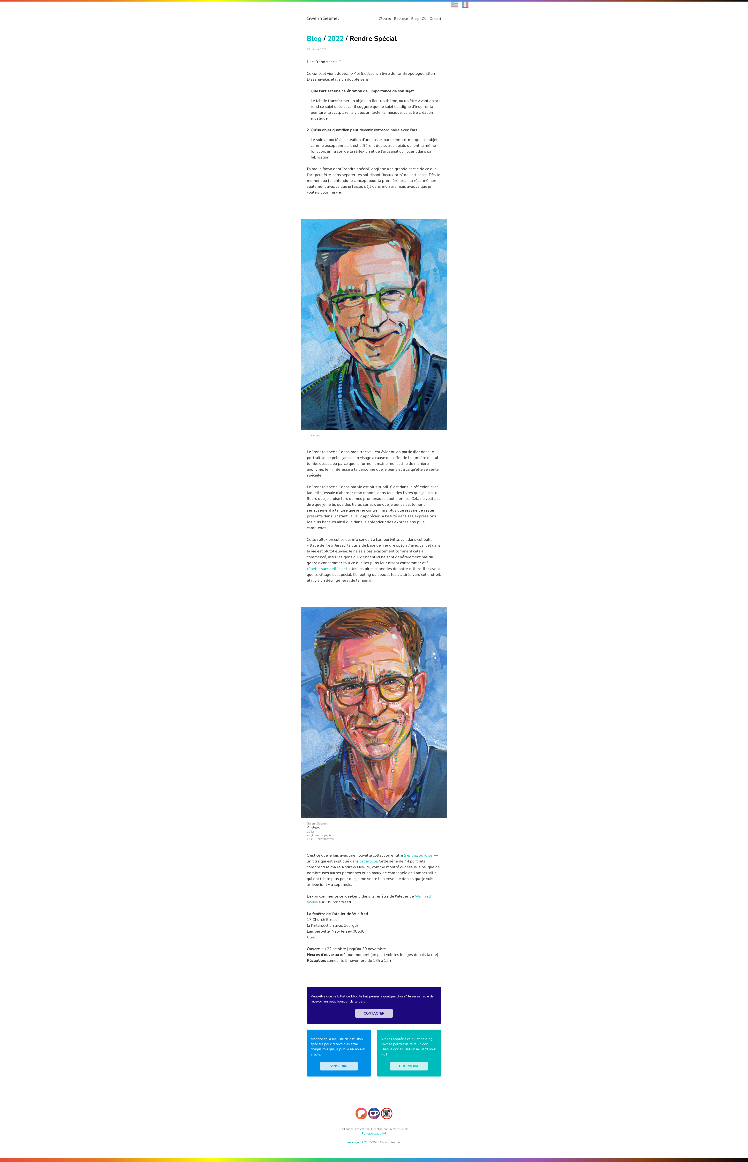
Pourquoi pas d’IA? (374, 1134)
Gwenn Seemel (323, 18)
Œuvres (385, 18)
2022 (335, 38)
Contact (435, 18)
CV (424, 18)
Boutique (401, 18)
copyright (355, 1142)
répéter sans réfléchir (326, 568)
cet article (368, 861)
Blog (415, 18)
